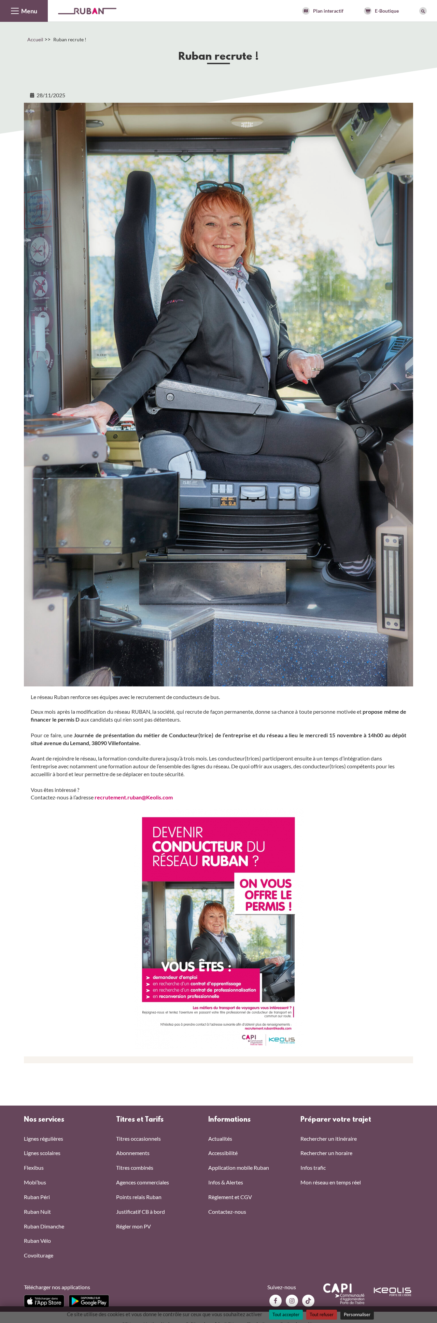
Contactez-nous (227, 1211)
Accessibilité (223, 1153)
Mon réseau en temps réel (330, 1182)
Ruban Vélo (37, 1240)
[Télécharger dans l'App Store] (44, 1301)
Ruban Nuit (37, 1211)
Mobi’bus (35, 1182)
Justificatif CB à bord (140, 1211)
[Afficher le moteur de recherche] (423, 11)
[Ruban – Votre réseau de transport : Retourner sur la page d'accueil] (87, 10)
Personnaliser (357, 1314)
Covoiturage (38, 1255)
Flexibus (34, 1167)
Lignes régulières (43, 1138)
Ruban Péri (37, 1197)
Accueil (35, 39)
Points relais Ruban (138, 1197)
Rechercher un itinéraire (328, 1138)
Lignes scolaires (42, 1153)
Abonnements (133, 1153)
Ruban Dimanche (44, 1226)
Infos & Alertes (225, 1182)
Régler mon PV (133, 1226)
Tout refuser (322, 1314)
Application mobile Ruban (238, 1167)
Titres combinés (134, 1167)
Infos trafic (313, 1167)
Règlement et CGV (230, 1197)
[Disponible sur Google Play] (89, 1301)
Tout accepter (285, 1314)
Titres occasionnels (138, 1138)
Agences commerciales (142, 1182)
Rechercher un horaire (326, 1153)
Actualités (220, 1138)
